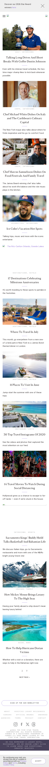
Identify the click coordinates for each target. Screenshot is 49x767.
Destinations (20, 273)
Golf (17, 52)
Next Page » (24, 677)
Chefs (17, 109)
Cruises (20, 589)
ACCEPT (38, 761)
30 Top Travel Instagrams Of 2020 (24, 434)
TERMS (18, 718)
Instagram (20, 429)
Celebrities (17, 223)
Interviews (28, 52)
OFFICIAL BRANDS (25, 715)
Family (29, 589)
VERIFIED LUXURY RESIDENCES (29, 711)
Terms (14, 763)
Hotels (32, 273)
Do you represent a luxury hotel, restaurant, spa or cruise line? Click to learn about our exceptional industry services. (24, 745)
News (28, 643)
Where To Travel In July (24, 332)
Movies (28, 479)
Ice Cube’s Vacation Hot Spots (24, 228)
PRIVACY (29, 718)
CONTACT (42, 718)
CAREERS (7, 715)
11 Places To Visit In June (24, 384)
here (14, 7)
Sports (31, 532)
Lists (31, 429)
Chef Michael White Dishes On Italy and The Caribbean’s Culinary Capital (24, 118)
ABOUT (7, 711)
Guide (21, 643)
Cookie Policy (8, 765)
